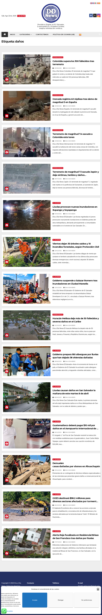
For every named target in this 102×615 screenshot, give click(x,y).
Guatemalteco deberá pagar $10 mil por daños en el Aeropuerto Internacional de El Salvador (75, 428)
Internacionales (58, 57)
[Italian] (96, 3)
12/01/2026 (58, 287)
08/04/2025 (58, 397)
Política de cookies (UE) (64, 34)
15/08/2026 (58, 106)
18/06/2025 (58, 361)
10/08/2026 (58, 141)
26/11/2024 (58, 432)
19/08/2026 (58, 68)
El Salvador (56, 203)
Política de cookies (8, 611)
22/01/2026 (58, 250)
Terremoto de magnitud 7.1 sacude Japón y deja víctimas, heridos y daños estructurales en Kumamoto (75, 175)
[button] (98, 589)
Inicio (12, 34)
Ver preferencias (86, 600)
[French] (94, 3)
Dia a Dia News (70, 68)
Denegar (60, 600)
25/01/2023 (58, 470)
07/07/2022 (58, 542)
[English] (91, 3)
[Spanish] (80, 34)
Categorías (25, 34)
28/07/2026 (58, 179)
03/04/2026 (58, 214)
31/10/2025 (58, 325)
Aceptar (34, 600)
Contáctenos (42, 34)
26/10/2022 (58, 505)
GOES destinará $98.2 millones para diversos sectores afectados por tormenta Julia (75, 501)
